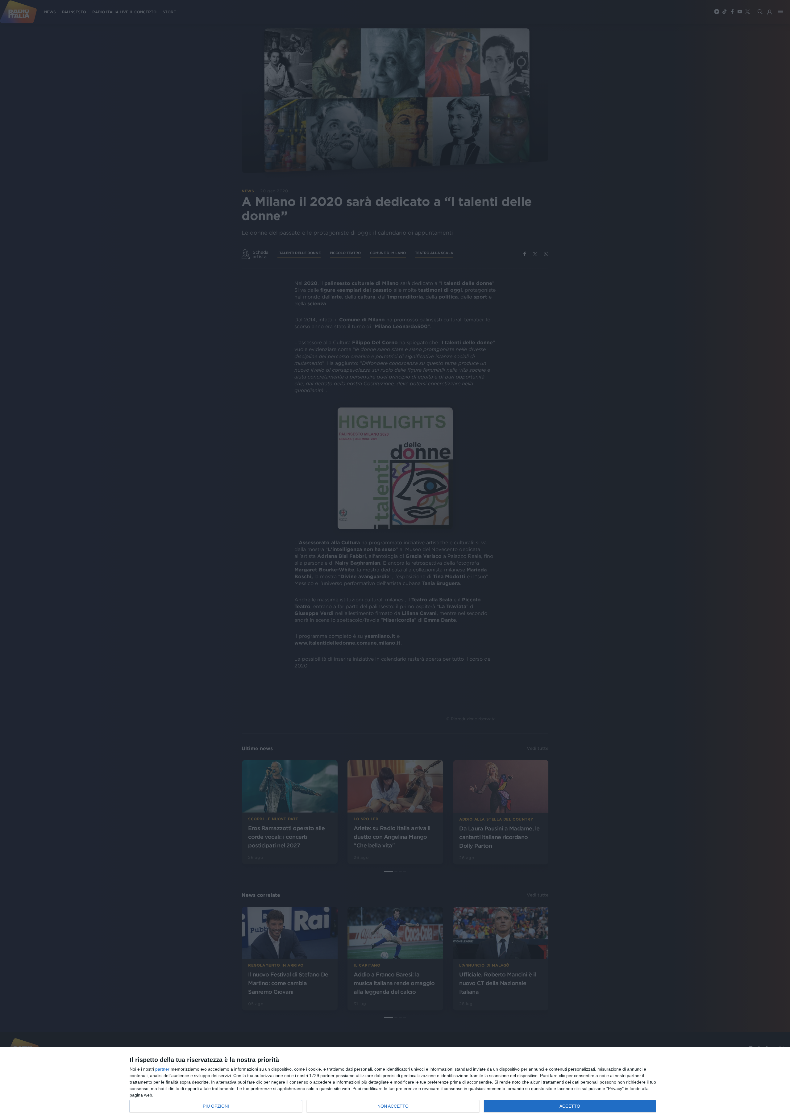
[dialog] (395, 1083)
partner (162, 1069)
